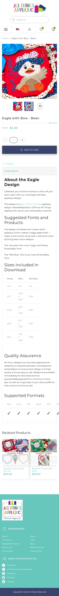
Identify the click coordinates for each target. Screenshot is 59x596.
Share (54, 123)
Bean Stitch (26, 204)
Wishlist (10, 164)
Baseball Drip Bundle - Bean (43, 469)
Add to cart (31, 149)
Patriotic (36, 204)
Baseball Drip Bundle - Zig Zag (14, 469)
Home (5, 38)
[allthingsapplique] (29, 8)
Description (11, 171)
